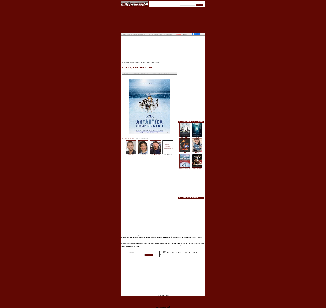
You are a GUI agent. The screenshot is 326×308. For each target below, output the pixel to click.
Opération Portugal (130, 246)
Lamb (202, 235)
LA (181, 252)
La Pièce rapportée (166, 237)
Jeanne (197, 152)
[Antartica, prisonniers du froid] (149, 133)
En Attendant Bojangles (169, 235)
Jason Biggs (143, 154)
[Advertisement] (163, 20)
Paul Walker (131, 154)
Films (127, 62)
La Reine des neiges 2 (184, 168)
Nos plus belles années (190, 235)
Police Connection (186, 245)
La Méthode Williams (176, 237)
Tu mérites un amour (197, 168)
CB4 (185, 152)
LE (176, 252)
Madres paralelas (139, 237)
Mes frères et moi (159, 235)
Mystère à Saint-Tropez (149, 235)
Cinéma (123, 62)
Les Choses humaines (149, 237)
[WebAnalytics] (163, 301)
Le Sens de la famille (130, 239)
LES (179, 252)
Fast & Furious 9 (140, 239)
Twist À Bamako (139, 235)
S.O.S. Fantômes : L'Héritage (127, 237)
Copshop (194, 237)
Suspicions (188, 237)
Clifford (183, 237)
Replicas (197, 137)
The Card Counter (180, 235)
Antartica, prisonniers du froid (136, 62)
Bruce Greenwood (155, 154)
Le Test (198, 235)
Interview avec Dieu (184, 137)
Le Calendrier (158, 237)
